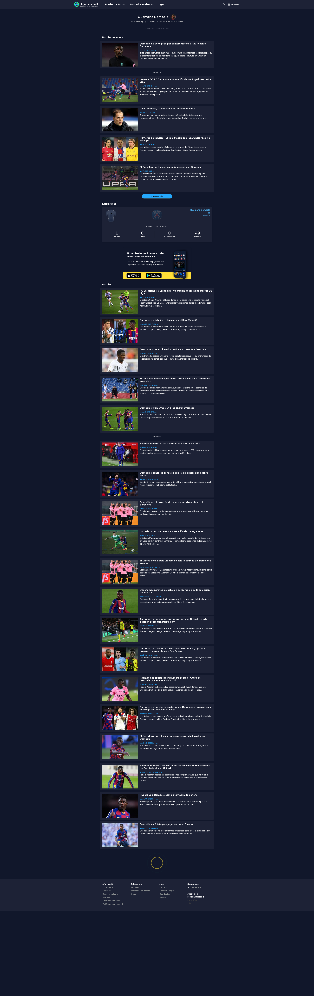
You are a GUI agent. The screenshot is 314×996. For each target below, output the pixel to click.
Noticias (149, 28)
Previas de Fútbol (115, 4)
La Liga (163, 887)
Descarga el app (110, 894)
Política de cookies (111, 901)
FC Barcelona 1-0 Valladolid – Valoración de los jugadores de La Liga (176, 292)
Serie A (163, 897)
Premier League (167, 891)
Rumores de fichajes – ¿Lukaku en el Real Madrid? (168, 320)
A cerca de (108, 887)
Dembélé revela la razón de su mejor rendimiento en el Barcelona (171, 503)
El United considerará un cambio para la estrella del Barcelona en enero (175, 562)
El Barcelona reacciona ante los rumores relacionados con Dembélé (173, 737)
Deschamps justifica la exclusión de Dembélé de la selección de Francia (175, 591)
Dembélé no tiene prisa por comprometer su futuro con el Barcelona (173, 45)
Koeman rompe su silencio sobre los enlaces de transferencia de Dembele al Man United (175, 767)
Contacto (107, 891)
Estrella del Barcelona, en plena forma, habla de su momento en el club (175, 380)
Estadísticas (162, 28)
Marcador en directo (141, 4)
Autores (106, 897)
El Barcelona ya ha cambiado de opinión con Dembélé (171, 167)
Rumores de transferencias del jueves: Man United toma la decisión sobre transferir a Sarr (173, 620)
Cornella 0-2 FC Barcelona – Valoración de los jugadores (171, 531)
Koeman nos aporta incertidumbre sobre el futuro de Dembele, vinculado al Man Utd (170, 679)
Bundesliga (165, 894)
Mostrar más (157, 196)
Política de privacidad (113, 904)
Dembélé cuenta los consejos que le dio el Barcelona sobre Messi (174, 474)
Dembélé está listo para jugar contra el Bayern (166, 824)
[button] (234, 4)
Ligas (161, 4)
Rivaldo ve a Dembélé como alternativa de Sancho (169, 795)
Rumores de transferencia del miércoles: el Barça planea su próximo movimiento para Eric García (174, 649)
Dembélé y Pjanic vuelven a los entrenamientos (167, 408)
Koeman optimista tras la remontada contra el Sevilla (170, 443)
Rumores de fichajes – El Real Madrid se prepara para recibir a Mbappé (175, 139)
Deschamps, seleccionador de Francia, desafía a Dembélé (173, 349)
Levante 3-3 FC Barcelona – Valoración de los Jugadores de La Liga (175, 80)
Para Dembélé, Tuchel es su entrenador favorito (167, 108)
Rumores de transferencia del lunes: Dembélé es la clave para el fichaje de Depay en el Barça (175, 708)
